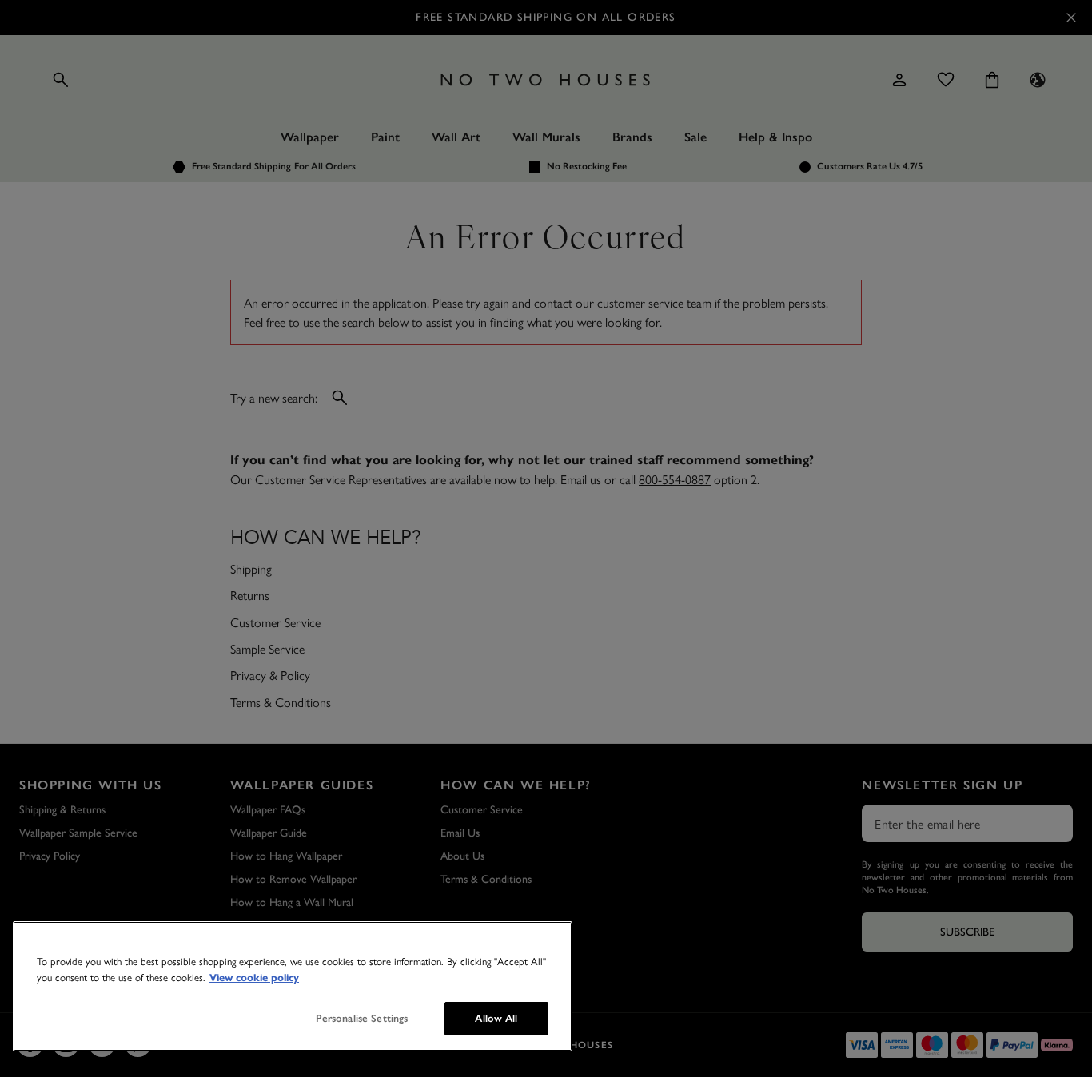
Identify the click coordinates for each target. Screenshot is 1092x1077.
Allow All (496, 1018)
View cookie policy (254, 978)
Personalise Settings (362, 1018)
